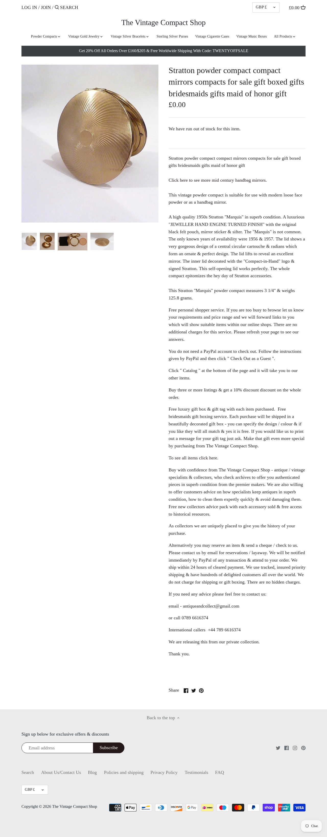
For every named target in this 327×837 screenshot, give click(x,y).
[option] (29, 241)
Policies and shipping (124, 772)
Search (27, 772)
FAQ (219, 772)
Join (46, 7)
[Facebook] (286, 748)
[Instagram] (295, 748)
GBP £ (261, 7)
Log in (29, 7)
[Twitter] (278, 748)
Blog (92, 772)
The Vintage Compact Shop (163, 22)
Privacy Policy (164, 772)
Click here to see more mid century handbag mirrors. (218, 180)
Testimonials (196, 772)
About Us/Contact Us (61, 772)
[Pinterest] (303, 748)
